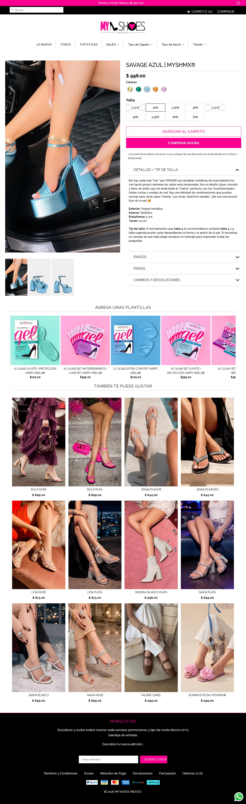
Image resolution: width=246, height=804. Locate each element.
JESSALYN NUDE (151, 489)
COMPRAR (225, 11)
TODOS (65, 44)
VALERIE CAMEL (151, 695)
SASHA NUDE (95, 695)
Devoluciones (143, 773)
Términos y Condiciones (60, 773)
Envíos (89, 773)
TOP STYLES (89, 44)
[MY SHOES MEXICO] (123, 27)
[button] (130, 89)
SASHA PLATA (207, 592)
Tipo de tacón (171, 44)
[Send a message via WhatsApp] (239, 797)
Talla (130, 100)
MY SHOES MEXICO (128, 791)
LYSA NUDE (39, 592)
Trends (198, 44)
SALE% (111, 44)
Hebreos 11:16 (192, 773)
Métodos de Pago (113, 773)
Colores (131, 82)
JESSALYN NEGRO (207, 489)
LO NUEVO (44, 44)
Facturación (167, 773)
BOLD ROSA (94, 489)
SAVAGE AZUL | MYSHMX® (160, 65)
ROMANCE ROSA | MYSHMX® (207, 695)
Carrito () (201, 11)
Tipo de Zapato (138, 44)
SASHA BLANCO (39, 695)
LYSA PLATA (94, 592)
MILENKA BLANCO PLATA (151, 592)
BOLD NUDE (38, 489)
